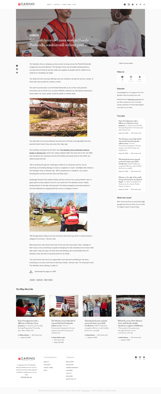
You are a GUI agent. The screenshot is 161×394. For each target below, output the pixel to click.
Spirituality (71, 379)
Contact (47, 365)
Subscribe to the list (134, 99)
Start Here (48, 368)
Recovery (70, 362)
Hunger (69, 370)
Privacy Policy (86, 391)
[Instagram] (129, 4)
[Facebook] (125, 4)
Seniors (69, 376)
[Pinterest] (132, 4)
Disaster (32, 280)
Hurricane (39, 280)
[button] (137, 4)
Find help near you (26, 377)
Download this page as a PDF (45, 271)
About (46, 362)
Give (45, 370)
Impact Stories (34, 35)
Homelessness (72, 368)
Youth (68, 373)
